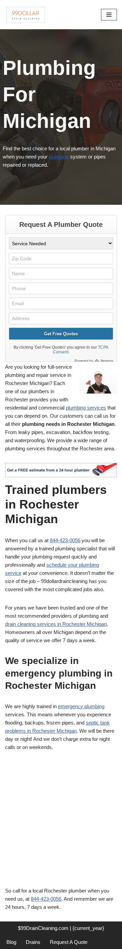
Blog (11, 942)
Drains (33, 942)
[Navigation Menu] (109, 14)
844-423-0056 (65, 540)
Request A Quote (68, 942)
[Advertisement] (61, 823)
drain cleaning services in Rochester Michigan (56, 624)
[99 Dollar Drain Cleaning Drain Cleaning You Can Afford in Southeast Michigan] (25, 14)
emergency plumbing (81, 706)
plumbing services (86, 408)
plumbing (59, 157)
